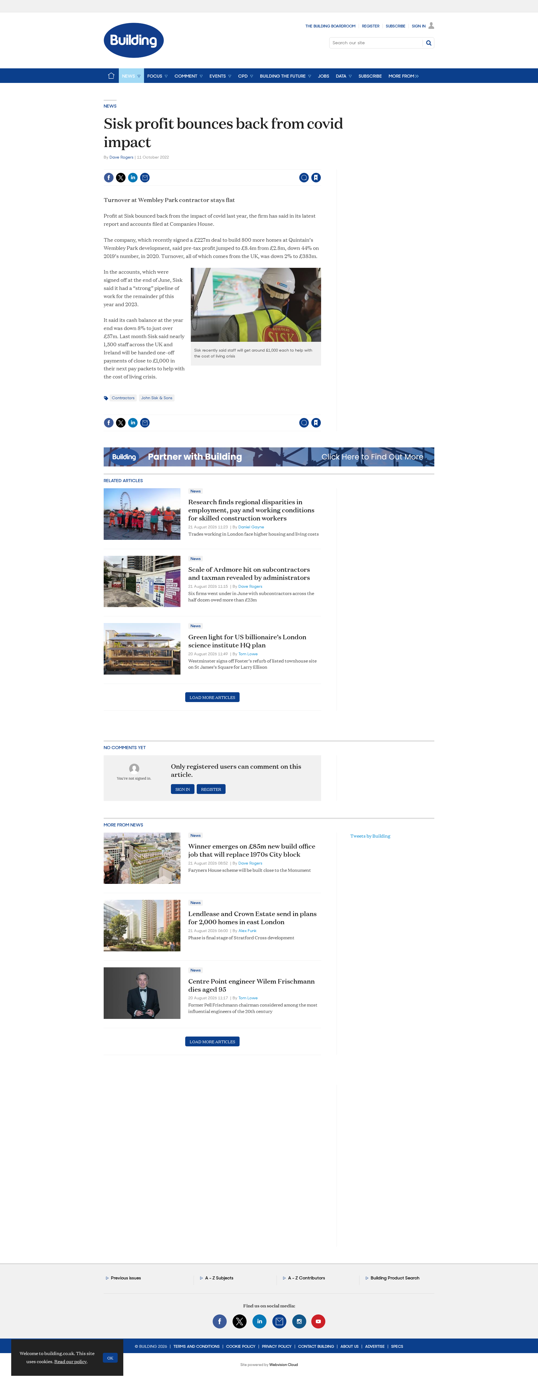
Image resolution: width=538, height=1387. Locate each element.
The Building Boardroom (330, 26)
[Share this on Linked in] (133, 178)
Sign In (419, 26)
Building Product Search (395, 1278)
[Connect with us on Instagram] (299, 1321)
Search (428, 42)
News (110, 106)
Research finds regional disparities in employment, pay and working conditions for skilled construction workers (251, 509)
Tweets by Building (370, 836)
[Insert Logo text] (134, 56)
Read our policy (70, 1361)
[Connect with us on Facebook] (219, 1321)
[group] (402, 75)
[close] (320, 166)
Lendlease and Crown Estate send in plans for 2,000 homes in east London (252, 917)
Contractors (123, 397)
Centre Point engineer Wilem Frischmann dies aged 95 (251, 985)
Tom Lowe (248, 653)
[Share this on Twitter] (121, 178)
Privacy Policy (277, 1346)
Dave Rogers (121, 157)
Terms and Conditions (196, 1346)
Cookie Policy (241, 1346)
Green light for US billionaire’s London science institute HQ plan (247, 640)
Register (370, 26)
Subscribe (395, 26)
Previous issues (126, 1278)
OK (110, 1358)
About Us (349, 1346)
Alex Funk (247, 930)
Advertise (375, 1346)
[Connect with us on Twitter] (239, 1321)
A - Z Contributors (306, 1278)
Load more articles (212, 697)
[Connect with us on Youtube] (318, 1321)
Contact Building (316, 1346)
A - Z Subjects (219, 1278)
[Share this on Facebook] (109, 178)
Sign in (246, 166)
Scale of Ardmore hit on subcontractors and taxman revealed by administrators (249, 573)
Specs (397, 1346)
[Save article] (316, 178)
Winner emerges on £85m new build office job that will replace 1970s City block (251, 850)
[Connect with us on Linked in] (259, 1321)
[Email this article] (145, 178)
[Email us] (279, 1321)
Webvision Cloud (283, 1364)
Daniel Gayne (251, 526)
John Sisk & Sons (156, 397)
